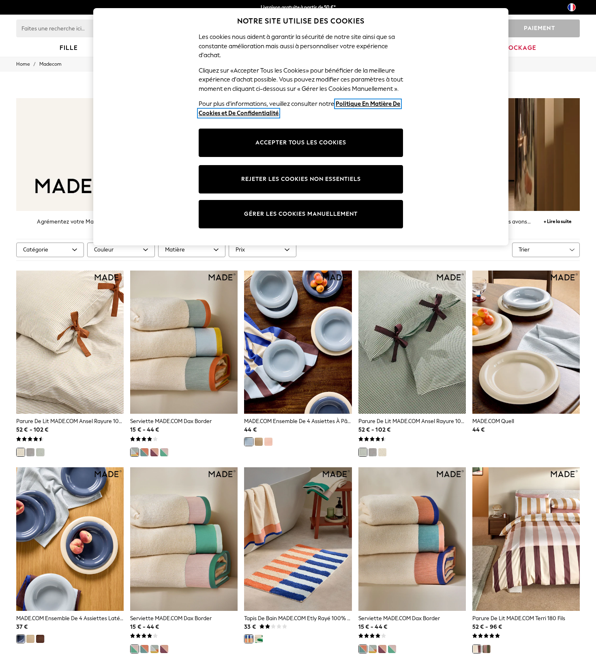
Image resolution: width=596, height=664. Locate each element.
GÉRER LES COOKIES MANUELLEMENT (301, 214)
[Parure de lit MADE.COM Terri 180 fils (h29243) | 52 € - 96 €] (526, 539)
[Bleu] (248, 442)
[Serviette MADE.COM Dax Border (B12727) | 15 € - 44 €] (184, 342)
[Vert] (40, 452)
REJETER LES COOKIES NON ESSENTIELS (301, 179)
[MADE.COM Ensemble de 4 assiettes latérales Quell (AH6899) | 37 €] (70, 539)
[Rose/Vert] (164, 452)
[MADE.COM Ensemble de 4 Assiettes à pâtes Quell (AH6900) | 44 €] (298, 342)
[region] (300, 126)
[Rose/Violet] (154, 452)
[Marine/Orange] (248, 639)
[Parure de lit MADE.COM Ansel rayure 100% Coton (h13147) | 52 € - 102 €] (412, 342)
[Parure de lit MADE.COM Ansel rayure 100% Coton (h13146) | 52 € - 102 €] (70, 342)
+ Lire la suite (557, 220)
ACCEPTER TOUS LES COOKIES (300, 142)
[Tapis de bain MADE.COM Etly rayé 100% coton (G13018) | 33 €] (298, 539)
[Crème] (259, 442)
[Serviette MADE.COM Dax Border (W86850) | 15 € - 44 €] (184, 539)
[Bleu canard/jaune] (135, 452)
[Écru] (21, 452)
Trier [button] (524, 249)
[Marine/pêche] (144, 452)
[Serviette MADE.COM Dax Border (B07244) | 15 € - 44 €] (412, 539)
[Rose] (268, 442)
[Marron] (40, 639)
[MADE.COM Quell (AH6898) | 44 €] (526, 342)
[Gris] (30, 452)
